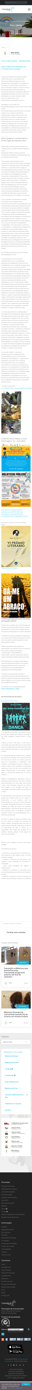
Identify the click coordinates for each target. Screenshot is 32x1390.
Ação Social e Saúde (13, 1287)
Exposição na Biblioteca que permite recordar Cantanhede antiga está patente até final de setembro (16, 973)
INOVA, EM (10, 1296)
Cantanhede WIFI (7, 1203)
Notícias (4, 1227)
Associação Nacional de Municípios (16, 1375)
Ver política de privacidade (15, 1388)
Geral (8, 1264)
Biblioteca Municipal (11, 1056)
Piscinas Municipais (12, 1273)
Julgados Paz (10, 1276)
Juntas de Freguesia (8, 1192)
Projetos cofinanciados (9, 1197)
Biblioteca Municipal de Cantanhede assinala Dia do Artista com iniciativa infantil (16, 1015)
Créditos (4, 1252)
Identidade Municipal (8, 1238)
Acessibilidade (6, 1249)
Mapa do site (5, 1255)
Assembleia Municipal (9, 1189)
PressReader (9, 1076)
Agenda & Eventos (7, 1229)
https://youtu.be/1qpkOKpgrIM (12, 510)
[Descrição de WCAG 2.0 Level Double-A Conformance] (16, 1339)
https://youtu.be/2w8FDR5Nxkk (12, 514)
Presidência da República (16, 1371)
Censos (3, 1211)
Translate (20, 1331)
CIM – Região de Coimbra (16, 1378)
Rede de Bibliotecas (11, 1082)
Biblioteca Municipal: (13, 1052)
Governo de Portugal (16, 1369)
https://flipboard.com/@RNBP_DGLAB (14, 516)
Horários (8, 1110)
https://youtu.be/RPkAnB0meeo (12, 512)
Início (11, 34)
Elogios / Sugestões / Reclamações (13, 1214)
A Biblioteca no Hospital (13, 1104)
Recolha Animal (11, 1281)
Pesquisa (4, 1235)
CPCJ (7, 1290)
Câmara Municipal (7, 1186)
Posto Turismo (10, 1270)
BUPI (8, 1293)
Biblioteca (9, 1278)
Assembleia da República (16, 1373)
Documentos (5, 1232)
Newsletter (5, 1240)
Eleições (4, 1206)
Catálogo (8, 1069)
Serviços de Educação (13, 1284)
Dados (3, 1209)
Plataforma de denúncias (10, 1217)
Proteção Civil (10, 1267)
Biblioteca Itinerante (12, 1063)
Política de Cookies (7, 1246)
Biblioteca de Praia (11, 1088)
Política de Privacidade (9, 1243)
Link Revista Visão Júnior (9, 701)
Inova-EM (4, 1200)
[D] (30, 1329)
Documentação (6, 1194)
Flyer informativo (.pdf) (10, 689)
